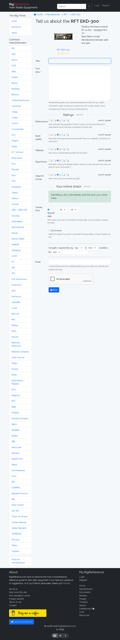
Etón (14, 175)
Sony (14, 476)
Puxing (15, 369)
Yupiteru (15, 551)
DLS (13, 135)
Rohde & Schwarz (20, 418)
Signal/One (17, 459)
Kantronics (17, 285)
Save (54, 290)
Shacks (82, 605)
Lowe (14, 308)
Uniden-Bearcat (19, 522)
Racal (14, 375)
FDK (14, 181)
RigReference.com (67, 626)
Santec (15, 436)
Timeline (83, 602)
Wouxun (15, 539)
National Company (20, 352)
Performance (41, 121)
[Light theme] (60, 636)
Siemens (16, 453)
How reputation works (19, 595)
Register (106, 5)
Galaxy (15, 192)
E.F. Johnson (17, 152)
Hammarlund (18, 227)
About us (13, 589)
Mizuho (15, 337)
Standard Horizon (20, 493)
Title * (38, 61)
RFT (13, 401)
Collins (15, 123)
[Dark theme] (65, 636)
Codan (15, 117)
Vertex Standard (19, 528)
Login (97, 5)
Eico (14, 164)
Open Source (18, 357)
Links (81, 612)
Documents (84, 592)
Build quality (38, 137)
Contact (12, 605)
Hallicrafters (17, 221)
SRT (13, 482)
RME (14, 407)
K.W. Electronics (19, 279)
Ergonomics (41, 162)
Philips (15, 363)
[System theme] (55, 636)
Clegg (14, 112)
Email (38, 262)
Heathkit (15, 244)
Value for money (39, 177)
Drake (14, 146)
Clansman (16, 106)
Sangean (16, 430)
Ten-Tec (15, 511)
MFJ (13, 319)
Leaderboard (85, 608)
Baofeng (15, 89)
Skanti (14, 464)
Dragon (15, 140)
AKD (14, 54)
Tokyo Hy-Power (20, 516)
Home (39, 14)
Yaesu (14, 33)
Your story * (38, 70)
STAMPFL (16, 487)
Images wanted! (16, 599)
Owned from (38, 209)
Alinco (15, 60)
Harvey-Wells (18, 239)
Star (13, 499)
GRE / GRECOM (19, 210)
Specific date (51, 214)
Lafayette (16, 302)
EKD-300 (76, 14)
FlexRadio (16, 187)
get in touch (64, 583)
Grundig (15, 216)
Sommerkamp (18, 470)
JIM (13, 267)
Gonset (15, 204)
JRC (13, 273)
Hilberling (16, 250)
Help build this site (18, 592)
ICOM (14, 21)
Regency (16, 395)
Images (82, 599)
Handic (15, 233)
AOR (14, 65)
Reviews (83, 595)
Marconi (15, 314)
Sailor (14, 424)
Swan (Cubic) (18, 505)
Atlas (14, 71)
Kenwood (16, 27)
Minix (14, 331)
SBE (13, 441)
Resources (84, 615)
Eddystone (17, 158)
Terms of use (15, 602)
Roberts (15, 412)
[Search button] (89, 6)
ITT (13, 262)
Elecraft (15, 169)
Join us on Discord (23, 622)
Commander (18, 129)
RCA (14, 389)
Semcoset (16, 447)
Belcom (15, 94)
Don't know (56, 230)
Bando (15, 83)
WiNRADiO (17, 534)
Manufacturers (53, 14)
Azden (15, 77)
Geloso (15, 198)
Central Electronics (20, 100)
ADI (13, 48)
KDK (14, 291)
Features (39, 150)
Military (15, 325)
